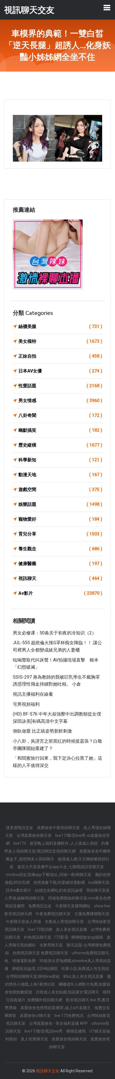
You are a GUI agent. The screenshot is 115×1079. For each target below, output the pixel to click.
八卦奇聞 (60, 415)
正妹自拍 (60, 356)
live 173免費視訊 (69, 1015)
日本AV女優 (60, 371)
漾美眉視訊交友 (20, 827)
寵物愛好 (60, 519)
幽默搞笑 (60, 430)
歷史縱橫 (60, 445)
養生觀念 (60, 548)
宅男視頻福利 (26, 704)
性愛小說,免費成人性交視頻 (85, 968)
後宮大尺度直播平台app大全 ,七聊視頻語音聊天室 (60, 867)
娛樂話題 (60, 504)
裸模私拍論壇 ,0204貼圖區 (35, 968)
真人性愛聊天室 (35, 1039)
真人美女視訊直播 (72, 929)
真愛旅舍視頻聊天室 (70, 1039)
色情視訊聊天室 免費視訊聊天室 (41, 953)
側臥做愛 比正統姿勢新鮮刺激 (42, 731)
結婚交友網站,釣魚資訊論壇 (59, 890)
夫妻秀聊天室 (51, 945)
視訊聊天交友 (47, 1071)
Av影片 (60, 593)
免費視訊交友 (40, 906)
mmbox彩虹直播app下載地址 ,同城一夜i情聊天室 (49, 874)
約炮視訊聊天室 (38, 937)
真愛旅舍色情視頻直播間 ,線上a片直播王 (56, 1007)
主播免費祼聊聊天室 (91, 914)
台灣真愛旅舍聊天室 (34, 835)
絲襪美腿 (60, 326)
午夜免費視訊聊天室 (53, 914)
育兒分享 (60, 534)
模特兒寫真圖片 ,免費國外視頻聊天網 (58, 996)
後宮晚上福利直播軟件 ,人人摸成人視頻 (64, 843)
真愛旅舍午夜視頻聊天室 (59, 827)
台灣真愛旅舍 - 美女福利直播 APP (58, 1023)
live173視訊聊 (40, 929)
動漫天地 (60, 474)
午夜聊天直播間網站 (73, 906)
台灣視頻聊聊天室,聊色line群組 (33, 976)
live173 (20, 843)
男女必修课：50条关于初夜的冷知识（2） (54, 633)
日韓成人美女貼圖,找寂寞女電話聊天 (68, 992)
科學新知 (60, 459)
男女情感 (60, 400)
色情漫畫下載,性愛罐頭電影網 (59, 882)
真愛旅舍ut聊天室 (36, 1015)
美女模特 (60, 341)
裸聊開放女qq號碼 (87, 937)
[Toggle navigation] (107, 7)
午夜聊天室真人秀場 (24, 921)
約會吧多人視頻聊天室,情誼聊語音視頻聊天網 (56, 847)
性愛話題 (60, 385)
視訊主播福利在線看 (33, 694)
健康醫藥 (60, 563)
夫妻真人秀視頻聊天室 (65, 921)
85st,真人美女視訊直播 (83, 976)
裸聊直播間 (76, 1031)
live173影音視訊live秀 (44, 1031)
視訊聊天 (60, 578)
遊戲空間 (60, 489)
